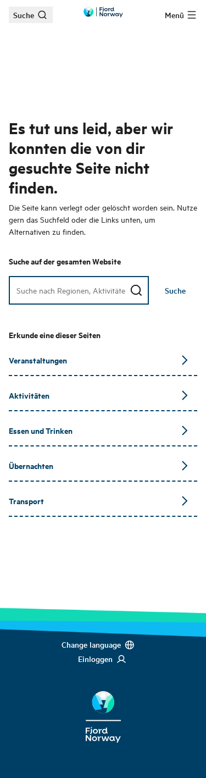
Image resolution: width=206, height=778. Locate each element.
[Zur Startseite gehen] (103, 12)
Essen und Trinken (41, 430)
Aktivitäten (29, 395)
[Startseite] (103, 708)
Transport (26, 500)
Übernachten (31, 465)
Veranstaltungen (38, 360)
